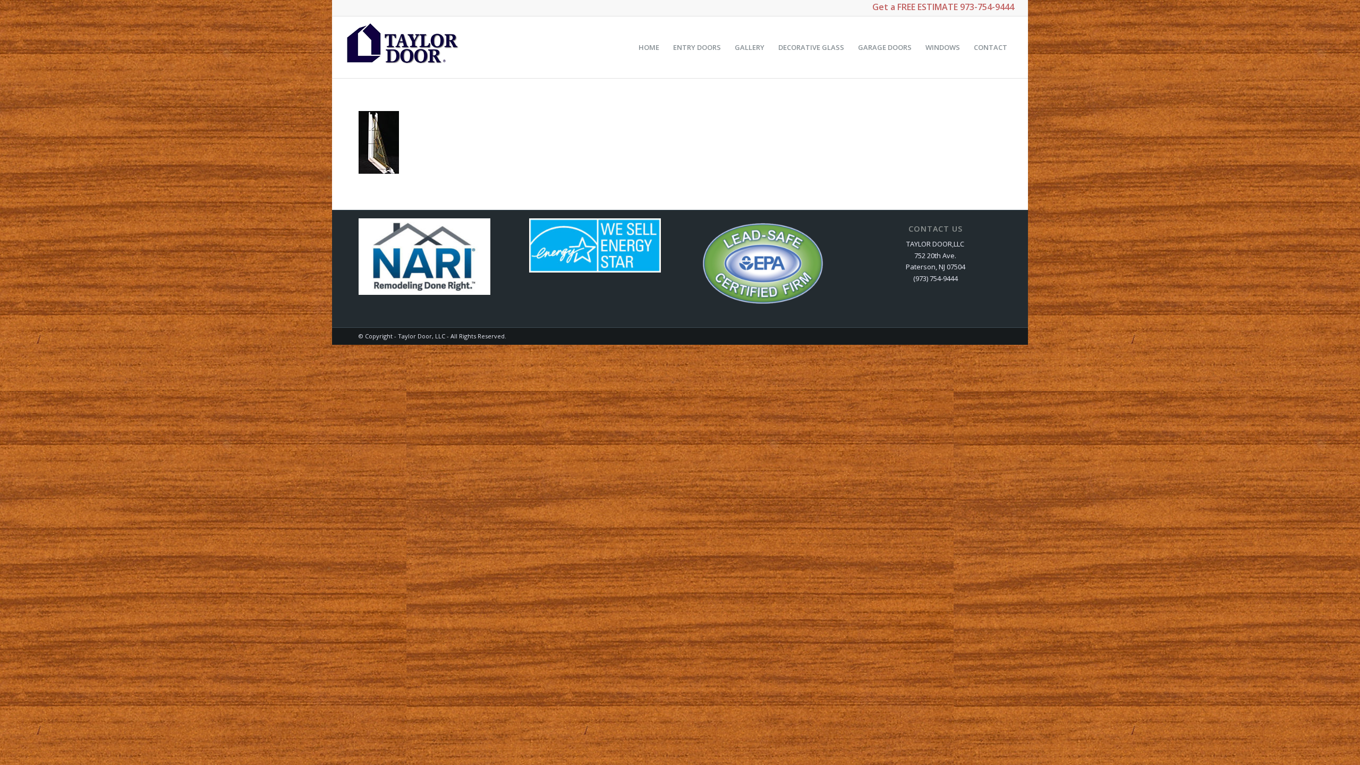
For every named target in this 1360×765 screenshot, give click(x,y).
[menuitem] (649, 47)
